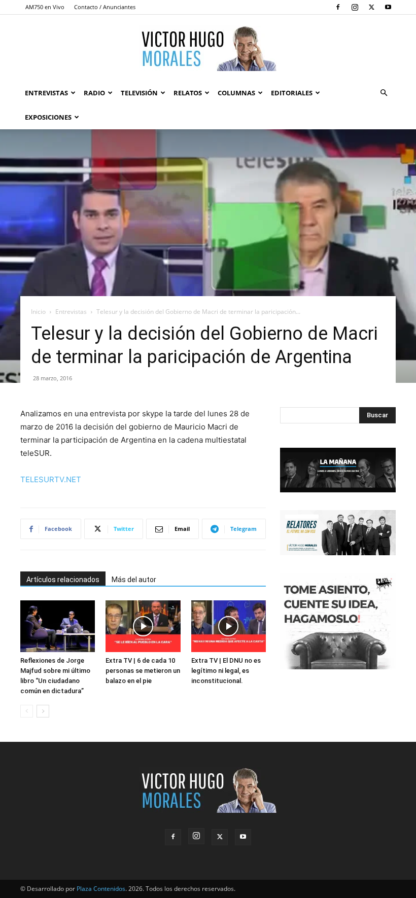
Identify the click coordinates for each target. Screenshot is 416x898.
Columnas (236, 92)
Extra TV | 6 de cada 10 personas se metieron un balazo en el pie (143, 671)
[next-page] (43, 711)
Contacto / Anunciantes (104, 7)
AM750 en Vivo (44, 7)
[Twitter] (371, 7)
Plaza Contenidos (101, 888)
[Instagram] (354, 7)
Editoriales (292, 92)
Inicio (38, 311)
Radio (94, 92)
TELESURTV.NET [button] (50, 479)
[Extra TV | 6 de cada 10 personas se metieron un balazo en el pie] (143, 626)
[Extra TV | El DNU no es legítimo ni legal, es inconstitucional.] (228, 626)
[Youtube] (388, 7)
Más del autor (134, 580)
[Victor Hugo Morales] (208, 48)
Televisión (139, 92)
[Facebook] (337, 7)
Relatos (188, 92)
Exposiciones (48, 117)
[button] (383, 93)
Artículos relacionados (62, 580)
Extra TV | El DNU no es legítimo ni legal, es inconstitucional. (226, 671)
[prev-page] (26, 711)
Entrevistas (46, 92)
